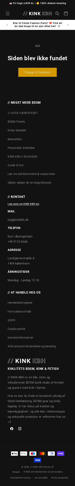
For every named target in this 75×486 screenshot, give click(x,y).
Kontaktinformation (20, 337)
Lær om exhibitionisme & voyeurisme (31, 173)
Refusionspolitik (59, 478)
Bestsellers (15, 139)
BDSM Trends (16, 121)
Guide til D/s (16, 165)
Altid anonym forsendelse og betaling (32, 346)
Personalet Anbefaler (21, 147)
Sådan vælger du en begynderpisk (29, 182)
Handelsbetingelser (20, 302)
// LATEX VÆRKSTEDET (23, 112)
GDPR (11, 320)
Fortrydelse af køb (19, 311)
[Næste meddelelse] (68, 25)
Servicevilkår (41, 478)
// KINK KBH (36, 467)
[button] (7, 13)
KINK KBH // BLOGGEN (22, 156)
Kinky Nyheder (17, 130)
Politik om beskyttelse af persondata (43, 472)
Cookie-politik (16, 328)
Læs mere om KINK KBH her (23, 204)
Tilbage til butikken (37, 72)
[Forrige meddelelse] (7, 25)
